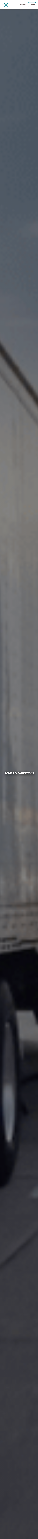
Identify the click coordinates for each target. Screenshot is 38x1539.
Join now (22, 5)
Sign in (32, 5)
